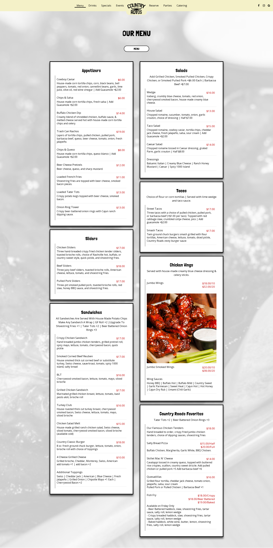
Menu (80, 5)
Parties (167, 5)
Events (120, 5)
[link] (136, 8)
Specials (106, 5)
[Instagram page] (263, 5)
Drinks (92, 5)
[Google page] (268, 5)
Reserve (154, 5)
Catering (182, 5)
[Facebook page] (258, 5)
